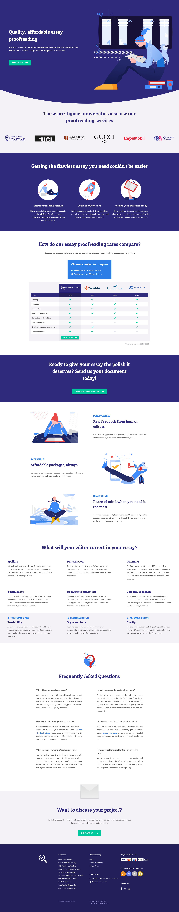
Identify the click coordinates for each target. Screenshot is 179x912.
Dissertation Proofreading (67, 863)
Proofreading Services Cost (67, 885)
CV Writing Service (64, 882)
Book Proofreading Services (67, 878)
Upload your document (87, 391)
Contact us (87, 833)
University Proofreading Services (69, 869)
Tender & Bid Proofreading (67, 872)
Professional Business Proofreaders (70, 875)
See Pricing (17, 62)
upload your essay (110, 733)
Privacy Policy (94, 866)
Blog (91, 860)
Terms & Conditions (96, 863)
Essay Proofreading (65, 860)
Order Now (68, 337)
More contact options (99, 882)
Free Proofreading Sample (67, 888)
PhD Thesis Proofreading (67, 866)
